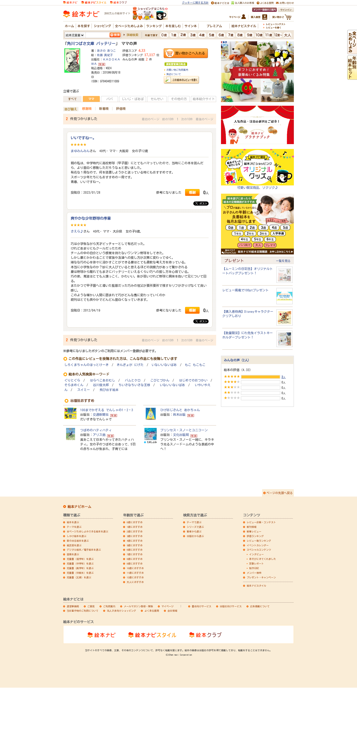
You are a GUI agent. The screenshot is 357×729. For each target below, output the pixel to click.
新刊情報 (251, 527)
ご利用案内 (109, 606)
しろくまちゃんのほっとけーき (86, 364)
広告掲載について (260, 606)
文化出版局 (181, 434)
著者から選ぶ (194, 531)
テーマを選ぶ (74, 527)
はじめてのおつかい (193, 380)
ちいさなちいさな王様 (134, 385)
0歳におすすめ (135, 522)
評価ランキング (255, 536)
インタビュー (256, 554)
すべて (72, 98)
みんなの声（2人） (237, 360)
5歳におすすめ (135, 545)
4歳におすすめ (135, 540)
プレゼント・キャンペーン (261, 577)
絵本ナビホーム (79, 506)
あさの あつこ (106, 50)
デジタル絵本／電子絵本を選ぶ (84, 549)
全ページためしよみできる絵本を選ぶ (87, 531)
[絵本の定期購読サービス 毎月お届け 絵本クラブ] (118, 2)
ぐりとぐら (72, 380)
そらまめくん (73, 385)
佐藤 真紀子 (105, 54)
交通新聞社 (101, 414)
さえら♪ (77, 231)
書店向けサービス (201, 606)
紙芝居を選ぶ (74, 545)
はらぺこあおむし (102, 380)
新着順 (104, 108)
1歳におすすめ (135, 527)
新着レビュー (254, 531)
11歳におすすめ (135, 573)
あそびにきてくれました (262, 559)
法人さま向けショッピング (121, 610)
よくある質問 (151, 610)
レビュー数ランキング (259, 540)
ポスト (202, 203)
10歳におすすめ (135, 568)
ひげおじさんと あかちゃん (180, 410)
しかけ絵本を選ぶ (76, 536)
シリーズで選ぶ (195, 527)
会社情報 (172, 610)
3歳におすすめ (135, 536)
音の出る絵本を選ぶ (78, 540)
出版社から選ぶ (195, 536)
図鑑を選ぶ (73, 554)
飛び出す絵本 (109, 389)
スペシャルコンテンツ (259, 549)
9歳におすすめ (135, 563)
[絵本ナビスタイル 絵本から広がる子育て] (93, 2)
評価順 (121, 108)
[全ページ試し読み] (352, 51)
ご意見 (91, 606)
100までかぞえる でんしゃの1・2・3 (106, 410)
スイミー (83, 389)
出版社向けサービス (231, 606)
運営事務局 (73, 606)
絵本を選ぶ (73, 522)
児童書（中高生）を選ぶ (80, 573)
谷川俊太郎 (101, 385)
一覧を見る (283, 260)
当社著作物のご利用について (82, 610)
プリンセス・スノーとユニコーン (184, 430)
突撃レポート (256, 563)
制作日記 (254, 568)
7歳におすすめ (135, 554)
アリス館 (99, 434)
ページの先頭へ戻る (279, 492)
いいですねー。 (83, 138)
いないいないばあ (164, 364)
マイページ (168, 606)
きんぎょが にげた (130, 364)
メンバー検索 (254, 573)
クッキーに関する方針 (195, 2)
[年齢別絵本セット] (352, 77)
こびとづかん (159, 380)
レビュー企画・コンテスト (261, 522)
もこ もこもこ (195, 364)
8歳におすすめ (135, 559)
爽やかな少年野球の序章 (91, 218)
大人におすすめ (135, 582)
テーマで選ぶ (194, 522)
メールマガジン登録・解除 (138, 606)
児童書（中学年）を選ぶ (80, 563)
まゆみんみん (80, 151)
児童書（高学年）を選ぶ (80, 568)
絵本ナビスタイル (256, 585)
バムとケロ (133, 380)
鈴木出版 (179, 414)
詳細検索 (132, 34)
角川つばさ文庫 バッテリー (91, 43)
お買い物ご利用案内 (177, 70)
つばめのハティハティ (96, 430)
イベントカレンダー (258, 545)
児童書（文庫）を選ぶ (79, 577)
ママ (91, 98)
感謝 (192, 192)
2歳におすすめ (135, 531)
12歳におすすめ (135, 577)
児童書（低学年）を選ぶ (80, 559)
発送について (173, 74)
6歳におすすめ (135, 549)
